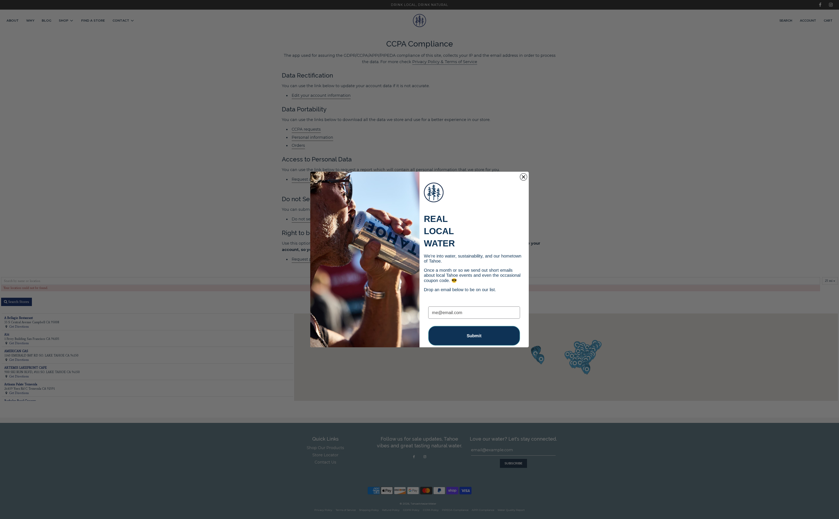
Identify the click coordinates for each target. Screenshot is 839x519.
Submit (474, 335)
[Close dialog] (523, 176)
